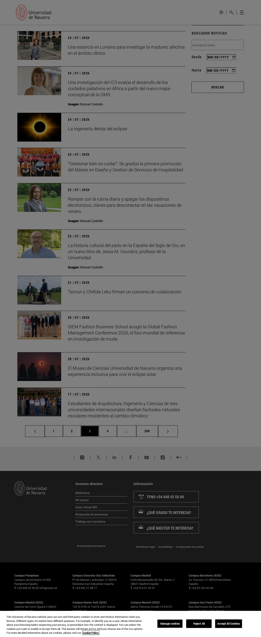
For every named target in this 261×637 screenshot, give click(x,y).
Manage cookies (170, 623)
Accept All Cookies (228, 623)
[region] (130, 624)
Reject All (199, 623)
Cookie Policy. (91, 633)
